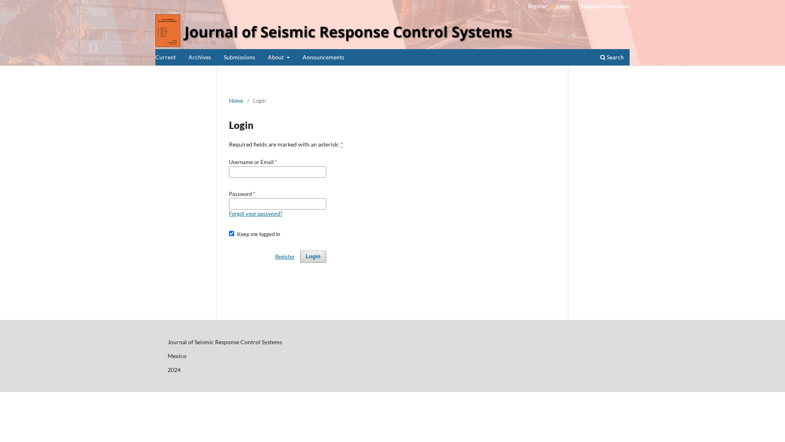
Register (537, 6)
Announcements (323, 57)
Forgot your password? (255, 213)
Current (165, 57)
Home (236, 100)
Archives (199, 57)
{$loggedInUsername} (604, 6)
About (276, 57)
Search (615, 57)
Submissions (239, 57)
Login (563, 6)
